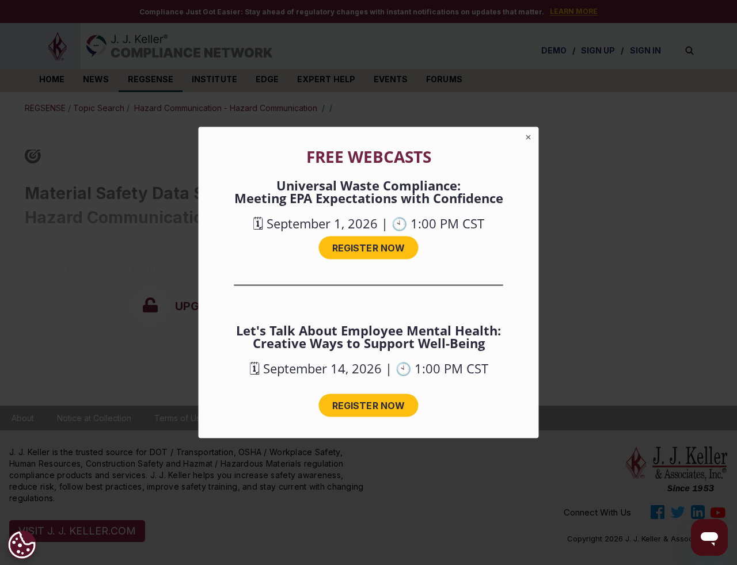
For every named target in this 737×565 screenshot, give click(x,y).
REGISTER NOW (368, 248)
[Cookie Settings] (21, 544)
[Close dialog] (528, 137)
